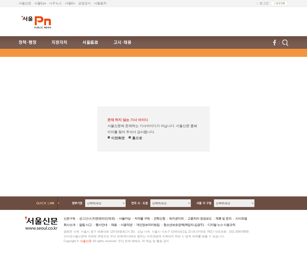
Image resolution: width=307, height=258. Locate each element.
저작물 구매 (142, 218)
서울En (70, 3)
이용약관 (126, 225)
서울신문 (25, 3)
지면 (95, 218)
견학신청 (159, 218)
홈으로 (136, 138)
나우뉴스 (55, 3)
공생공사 (84, 3)
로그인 (264, 3)
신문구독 (69, 218)
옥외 (111, 218)
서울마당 (125, 218)
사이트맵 (241, 218)
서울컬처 (100, 3)
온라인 (103, 218)
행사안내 (101, 225)
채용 (114, 225)
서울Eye (40, 3)
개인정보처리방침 (148, 225)
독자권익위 (176, 218)
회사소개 (69, 225)
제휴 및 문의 (223, 218)
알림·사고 (85, 225)
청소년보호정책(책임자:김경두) (183, 225)
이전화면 (117, 138)
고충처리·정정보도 (199, 218)
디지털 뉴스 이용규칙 (221, 225)
